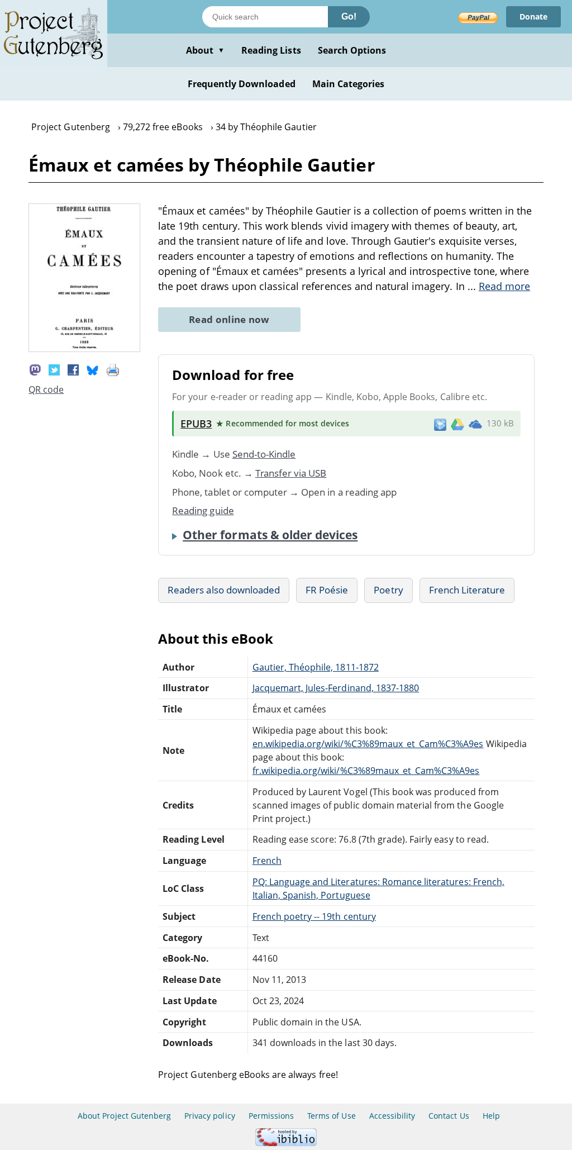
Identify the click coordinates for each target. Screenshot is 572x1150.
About (205, 50)
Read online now (229, 319)
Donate (533, 16)
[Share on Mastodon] (35, 369)
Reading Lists (271, 50)
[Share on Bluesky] (93, 369)
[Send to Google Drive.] (457, 423)
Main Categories (348, 84)
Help (491, 1115)
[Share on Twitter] (54, 369)
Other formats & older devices (270, 534)
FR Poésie (327, 589)
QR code (46, 389)
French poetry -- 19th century (314, 916)
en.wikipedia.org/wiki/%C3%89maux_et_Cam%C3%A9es (368, 744)
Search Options (352, 50)
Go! (348, 16)
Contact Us (448, 1115)
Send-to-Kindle (264, 454)
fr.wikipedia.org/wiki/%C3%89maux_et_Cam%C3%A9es (366, 770)
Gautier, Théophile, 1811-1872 (315, 667)
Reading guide (203, 510)
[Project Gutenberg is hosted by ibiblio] (286, 1143)
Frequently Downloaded (241, 84)
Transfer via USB (291, 473)
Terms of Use (331, 1115)
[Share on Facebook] (73, 369)
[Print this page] (113, 369)
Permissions (271, 1115)
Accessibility (392, 1115)
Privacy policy (209, 1115)
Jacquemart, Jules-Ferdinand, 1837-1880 (335, 688)
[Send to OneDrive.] (475, 423)
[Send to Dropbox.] (440, 424)
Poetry (388, 589)
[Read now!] (84, 349)
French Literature (467, 589)
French (267, 860)
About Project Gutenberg (124, 1115)
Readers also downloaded (224, 589)
